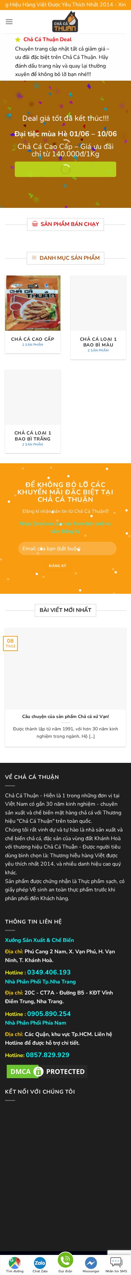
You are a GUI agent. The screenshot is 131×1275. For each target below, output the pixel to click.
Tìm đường (15, 1271)
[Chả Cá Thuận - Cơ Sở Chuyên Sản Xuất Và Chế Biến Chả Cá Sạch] (65, 21)
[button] (9, 21)
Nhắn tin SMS (116, 1271)
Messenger (91, 1271)
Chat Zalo (40, 1271)
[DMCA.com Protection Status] (47, 1071)
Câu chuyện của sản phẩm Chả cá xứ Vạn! (65, 717)
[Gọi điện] (65, 1261)
